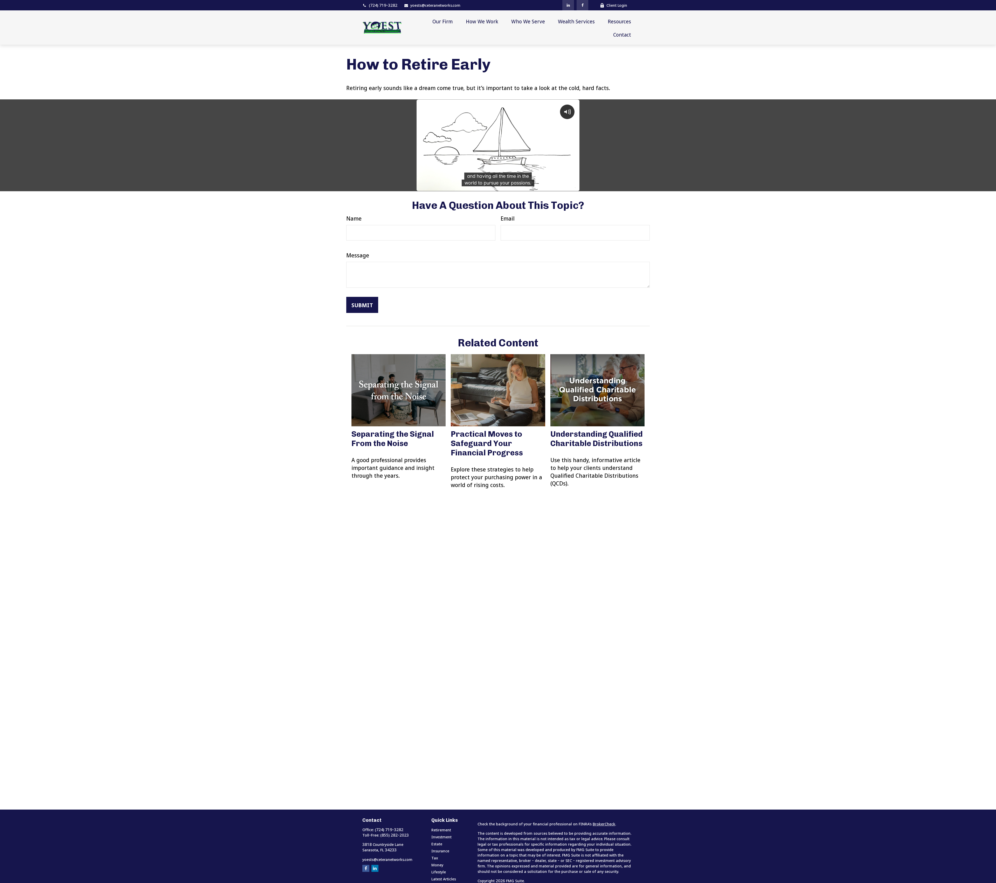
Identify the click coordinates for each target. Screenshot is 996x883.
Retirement (441, 830)
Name (354, 218)
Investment (441, 837)
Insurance (440, 851)
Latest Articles (443, 879)
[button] (442, 21)
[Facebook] (582, 5)
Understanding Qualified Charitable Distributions (596, 438)
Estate (436, 844)
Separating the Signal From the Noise (392, 438)
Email (508, 218)
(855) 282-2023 (394, 835)
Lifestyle (438, 872)
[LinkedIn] (568, 5)
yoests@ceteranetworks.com (435, 5)
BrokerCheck (604, 824)
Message (357, 255)
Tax (434, 858)
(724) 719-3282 (383, 5)
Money (437, 865)
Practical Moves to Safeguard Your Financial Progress (487, 443)
